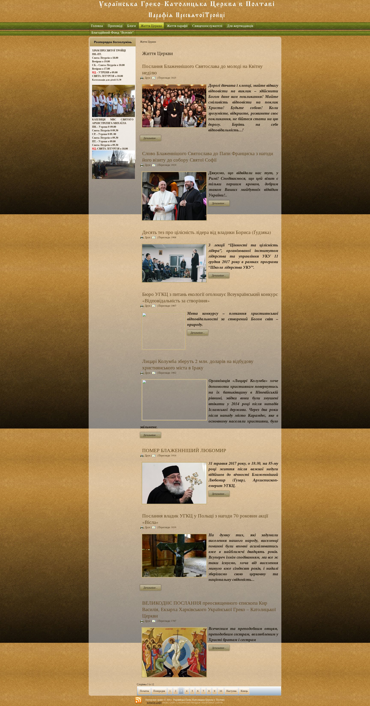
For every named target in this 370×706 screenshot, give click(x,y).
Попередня (159, 691)
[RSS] (138, 700)
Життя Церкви (151, 25)
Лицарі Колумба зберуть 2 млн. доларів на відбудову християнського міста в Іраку (198, 364)
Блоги (131, 25)
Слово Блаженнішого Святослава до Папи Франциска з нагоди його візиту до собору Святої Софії (207, 156)
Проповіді (115, 25)
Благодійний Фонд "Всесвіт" (112, 32)
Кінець (244, 691)
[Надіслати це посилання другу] (154, 77)
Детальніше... (150, 138)
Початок (144, 691)
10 (220, 691)
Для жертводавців (240, 25)
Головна (97, 25)
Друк (147, 77)
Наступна (231, 691)
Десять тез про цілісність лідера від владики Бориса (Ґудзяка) (206, 232)
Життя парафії (177, 25)
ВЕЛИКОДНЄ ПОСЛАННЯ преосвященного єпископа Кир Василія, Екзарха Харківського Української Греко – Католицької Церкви (209, 609)
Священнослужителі (207, 25)
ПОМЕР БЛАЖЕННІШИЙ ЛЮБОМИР (184, 450)
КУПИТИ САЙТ (154, 703)
